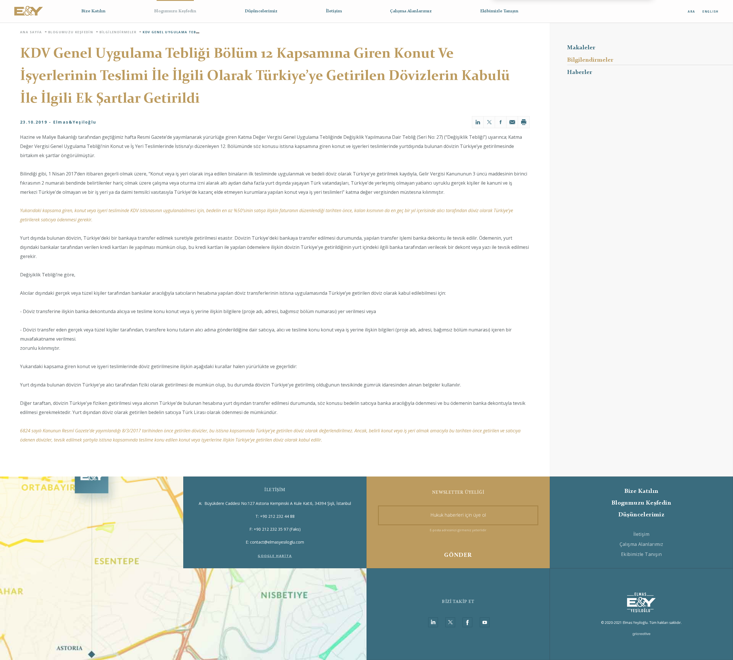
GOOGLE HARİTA (275, 556)
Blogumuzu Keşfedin (175, 11)
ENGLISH (710, 11)
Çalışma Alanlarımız (411, 11)
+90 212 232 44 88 (277, 516)
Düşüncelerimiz (261, 11)
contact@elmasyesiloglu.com (277, 542)
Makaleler (581, 48)
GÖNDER (458, 555)
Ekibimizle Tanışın (499, 11)
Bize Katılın (93, 11)
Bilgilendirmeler (590, 60)
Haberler (579, 72)
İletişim (334, 11)
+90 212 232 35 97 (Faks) (277, 529)
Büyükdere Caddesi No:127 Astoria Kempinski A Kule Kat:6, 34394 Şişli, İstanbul (275, 503)
